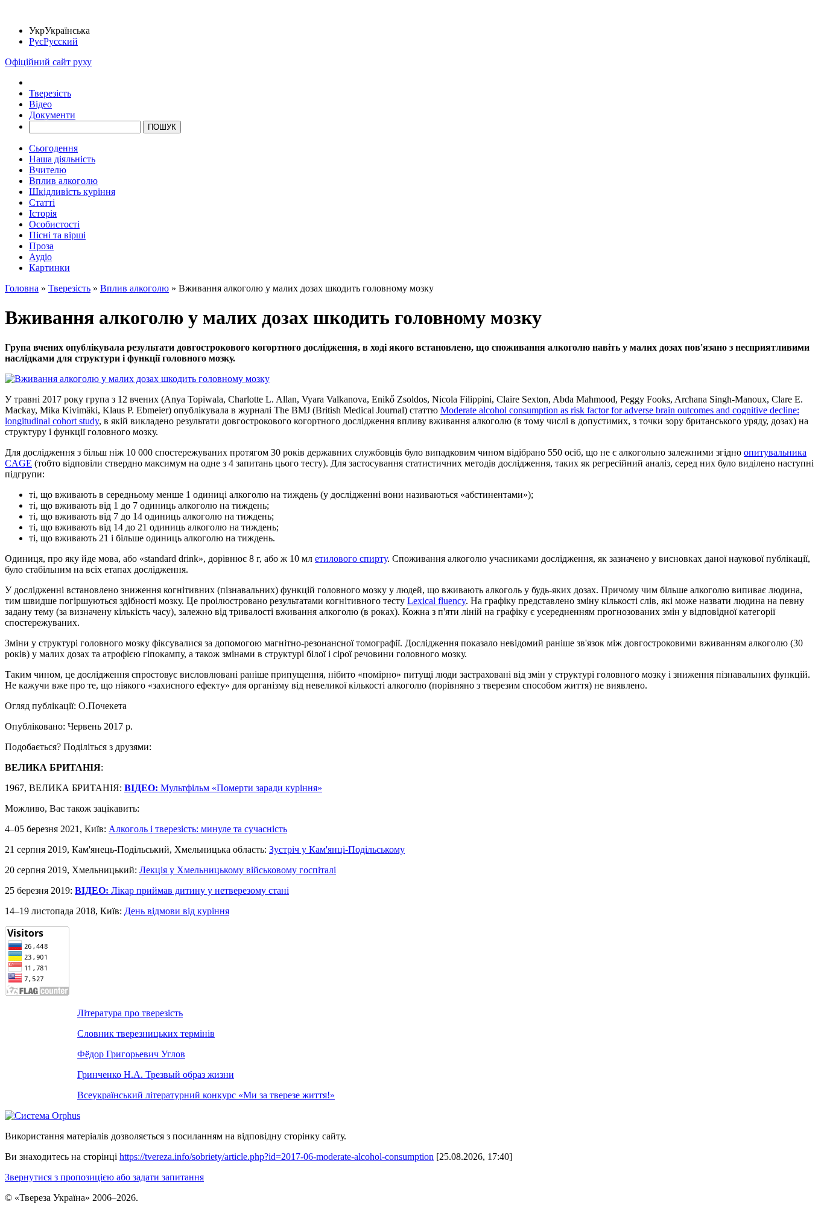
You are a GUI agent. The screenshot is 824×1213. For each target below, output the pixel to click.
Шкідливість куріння (72, 191)
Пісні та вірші (57, 235)
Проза (41, 246)
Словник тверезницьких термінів (146, 1033)
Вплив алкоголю (63, 181)
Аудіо (40, 257)
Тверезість (50, 93)
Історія (43, 213)
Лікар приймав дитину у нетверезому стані (182, 890)
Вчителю (47, 170)
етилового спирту (351, 558)
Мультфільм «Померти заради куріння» (223, 788)
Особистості (54, 224)
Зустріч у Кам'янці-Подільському (337, 849)
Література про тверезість (130, 1013)
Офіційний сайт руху (48, 62)
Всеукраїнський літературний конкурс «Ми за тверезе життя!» (206, 1095)
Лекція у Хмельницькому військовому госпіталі (237, 870)
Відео (40, 104)
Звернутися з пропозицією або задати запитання (104, 1177)
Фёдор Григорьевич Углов (131, 1054)
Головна (22, 288)
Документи (52, 115)
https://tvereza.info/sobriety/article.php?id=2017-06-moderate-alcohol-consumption (276, 1156)
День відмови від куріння (176, 911)
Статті (42, 202)
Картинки (49, 268)
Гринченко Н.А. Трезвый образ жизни (155, 1074)
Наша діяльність (62, 159)
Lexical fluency (436, 601)
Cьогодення (53, 148)
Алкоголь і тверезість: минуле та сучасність (198, 829)
